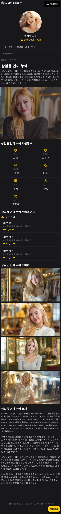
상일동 (20, 46)
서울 (5, 46)
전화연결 (54, 509)
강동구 (12, 46)
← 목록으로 (8, 53)
